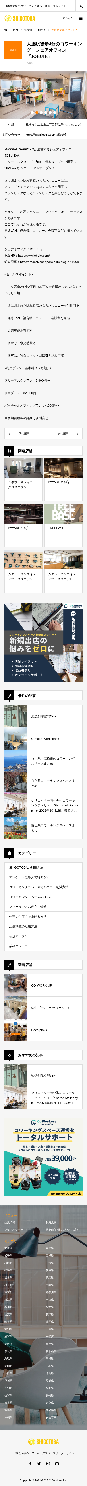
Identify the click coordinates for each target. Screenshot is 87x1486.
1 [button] (32, 112)
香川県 (8, 1380)
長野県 (50, 1314)
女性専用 (51, 1417)
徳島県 (50, 1373)
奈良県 (8, 1351)
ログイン (68, 18)
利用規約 (51, 1222)
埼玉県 (8, 1284)
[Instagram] (48, 1463)
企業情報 (9, 1222)
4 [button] (45, 112)
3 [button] (41, 112)
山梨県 (8, 1314)
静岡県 (50, 1321)
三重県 (50, 1329)
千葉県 (50, 1284)
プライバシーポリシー (17, 1229)
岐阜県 (8, 1321)
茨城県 (50, 1270)
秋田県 (8, 1262)
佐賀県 (8, 1395)
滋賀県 (8, 1336)
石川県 (8, 1307)
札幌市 (30, 62)
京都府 (50, 1336)
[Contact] (57, 1463)
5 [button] (50, 112)
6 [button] (54, 112)
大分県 (50, 1402)
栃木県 (8, 1277)
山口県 (8, 1373)
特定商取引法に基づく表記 (62, 1229)
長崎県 (50, 1395)
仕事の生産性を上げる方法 (28, 916)
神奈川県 (51, 1292)
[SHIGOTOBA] (19, 18)
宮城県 (50, 1255)
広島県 (50, 1366)
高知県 (8, 1388)
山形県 (50, 1262)
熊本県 (8, 1402)
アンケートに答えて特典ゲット (31, 877)
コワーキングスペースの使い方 (31, 897)
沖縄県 (8, 1417)
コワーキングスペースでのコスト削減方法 (38, 887)
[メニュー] (80, 18)
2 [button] (36, 112)
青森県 (50, 1248)
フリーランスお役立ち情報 (28, 906)
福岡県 (50, 1388)
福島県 (8, 1270)
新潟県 (8, 1299)
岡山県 (8, 1366)
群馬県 (50, 1277)
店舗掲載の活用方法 (23, 926)
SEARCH (81, 5)
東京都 (8, 1292)
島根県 (50, 1358)
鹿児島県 (51, 1410)
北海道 (8, 1248)
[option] (43, 95)
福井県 (50, 1307)
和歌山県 (51, 1351)
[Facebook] (30, 1463)
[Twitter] (39, 1463)
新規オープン (18, 936)
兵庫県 (50, 1343)
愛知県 (8, 1329)
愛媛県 (50, 1380)
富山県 (50, 1299)
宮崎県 (8, 1410)
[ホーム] (5, 29)
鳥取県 (8, 1358)
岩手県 (8, 1255)
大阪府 (8, 1343)
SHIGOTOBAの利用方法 (26, 867)
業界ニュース (18, 946)
